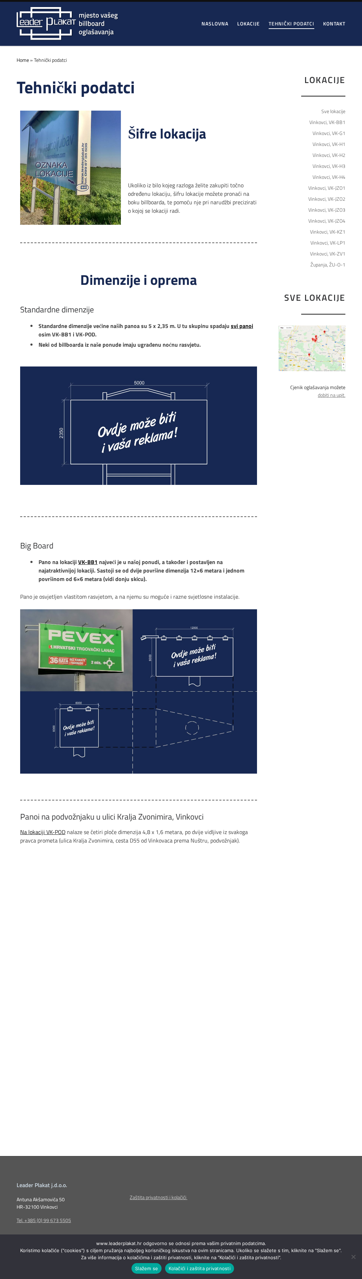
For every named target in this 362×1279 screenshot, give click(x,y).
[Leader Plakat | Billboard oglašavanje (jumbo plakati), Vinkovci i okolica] (67, 22)
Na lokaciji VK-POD (42, 832)
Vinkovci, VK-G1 (329, 133)
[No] (353, 1256)
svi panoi (242, 326)
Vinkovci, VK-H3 (329, 166)
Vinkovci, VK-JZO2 (326, 199)
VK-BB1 (88, 562)
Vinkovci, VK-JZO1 (326, 188)
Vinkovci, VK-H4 (329, 177)
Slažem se (146, 1268)
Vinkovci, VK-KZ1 (327, 232)
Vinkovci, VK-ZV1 (327, 254)
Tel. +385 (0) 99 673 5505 (44, 1220)
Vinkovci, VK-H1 (329, 144)
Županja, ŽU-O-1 (327, 265)
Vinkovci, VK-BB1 (327, 122)
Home (23, 60)
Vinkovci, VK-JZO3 (326, 210)
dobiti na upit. (331, 395)
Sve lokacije (333, 111)
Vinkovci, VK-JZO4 (326, 221)
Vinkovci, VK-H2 (329, 155)
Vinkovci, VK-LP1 (327, 243)
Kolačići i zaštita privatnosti (199, 1268)
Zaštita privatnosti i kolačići (158, 1197)
